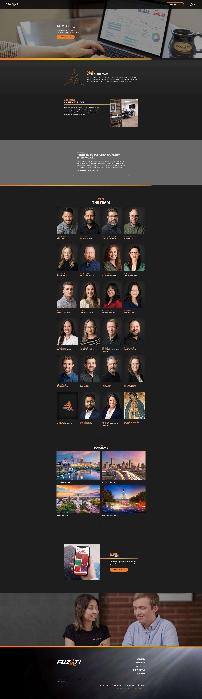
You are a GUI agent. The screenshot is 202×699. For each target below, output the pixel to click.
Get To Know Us (65, 37)
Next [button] (128, 175)
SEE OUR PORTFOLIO (119, 569)
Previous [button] (74, 175)
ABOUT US (141, 666)
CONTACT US (139, 670)
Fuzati (20, 4)
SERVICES (141, 659)
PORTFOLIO (140, 662)
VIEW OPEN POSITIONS (65, 625)
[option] (101, 164)
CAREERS (141, 673)
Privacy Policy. (141, 688)
